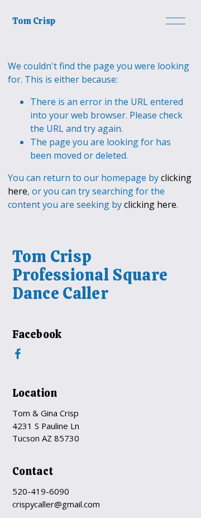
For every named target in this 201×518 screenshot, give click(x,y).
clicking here (150, 204)
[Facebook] (17, 353)
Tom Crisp (33, 21)
